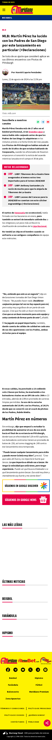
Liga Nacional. (40, 226)
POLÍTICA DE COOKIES (14, 715)
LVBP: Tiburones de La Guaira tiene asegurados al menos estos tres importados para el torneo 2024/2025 (28, 177)
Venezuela (19, 212)
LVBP (10, 174)
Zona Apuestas (13, 698)
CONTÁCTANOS (17, 722)
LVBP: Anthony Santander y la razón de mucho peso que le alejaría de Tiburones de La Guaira (27, 189)
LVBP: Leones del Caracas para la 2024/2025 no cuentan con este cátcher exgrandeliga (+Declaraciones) (28, 200)
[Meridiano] (22, 10)
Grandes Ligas (36, 131)
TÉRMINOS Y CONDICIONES (12, 708)
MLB (4, 29)
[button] (47, 723)
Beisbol (7, 17)
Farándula (13, 684)
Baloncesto (13, 691)
